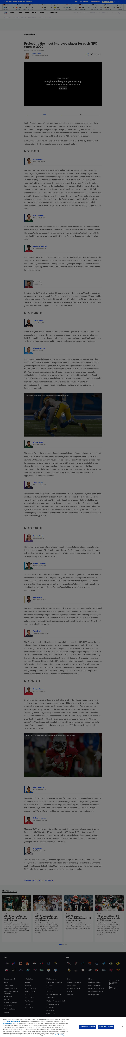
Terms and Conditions (13, 1021)
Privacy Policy (7, 1023)
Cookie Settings (60, 1035)
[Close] (123, 1027)
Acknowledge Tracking (106, 1026)
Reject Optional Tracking (87, 1026)
